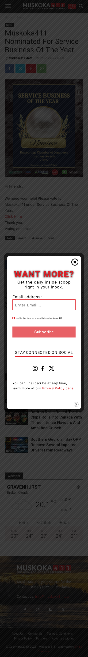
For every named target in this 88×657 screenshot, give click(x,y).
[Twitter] (51, 369)
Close (74, 262)
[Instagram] (35, 369)
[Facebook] (43, 369)
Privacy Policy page (58, 388)
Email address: (27, 297)
